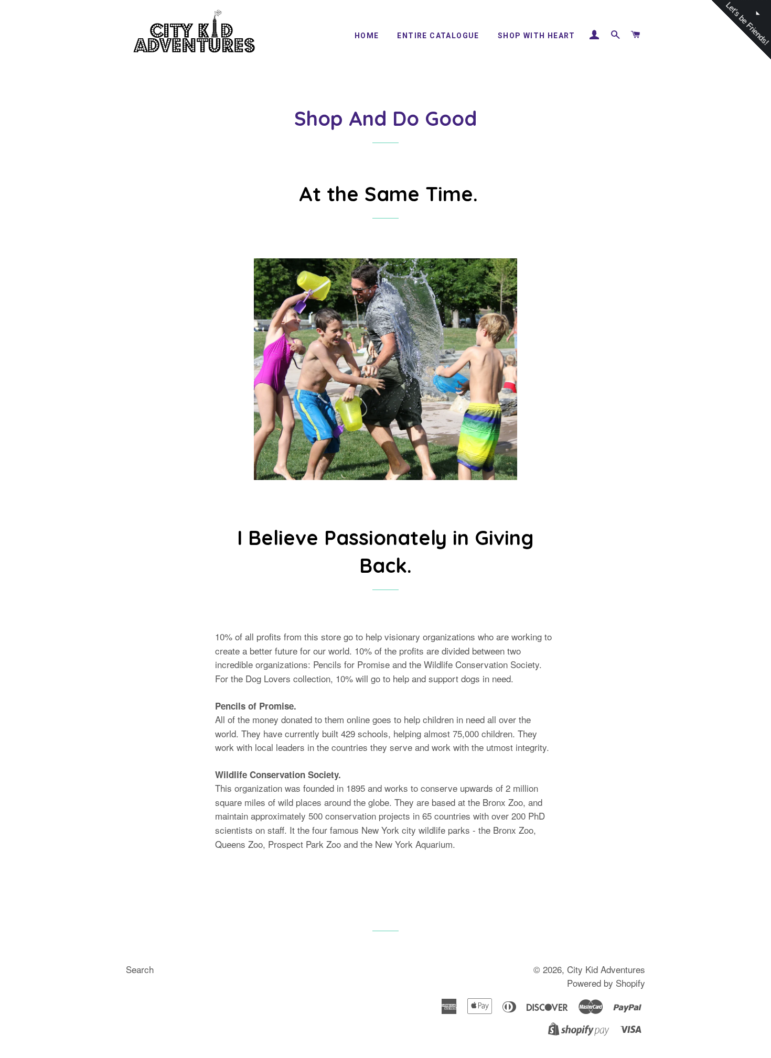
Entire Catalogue (438, 35)
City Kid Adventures (606, 969)
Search (140, 969)
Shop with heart (536, 35)
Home (367, 35)
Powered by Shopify (606, 982)
